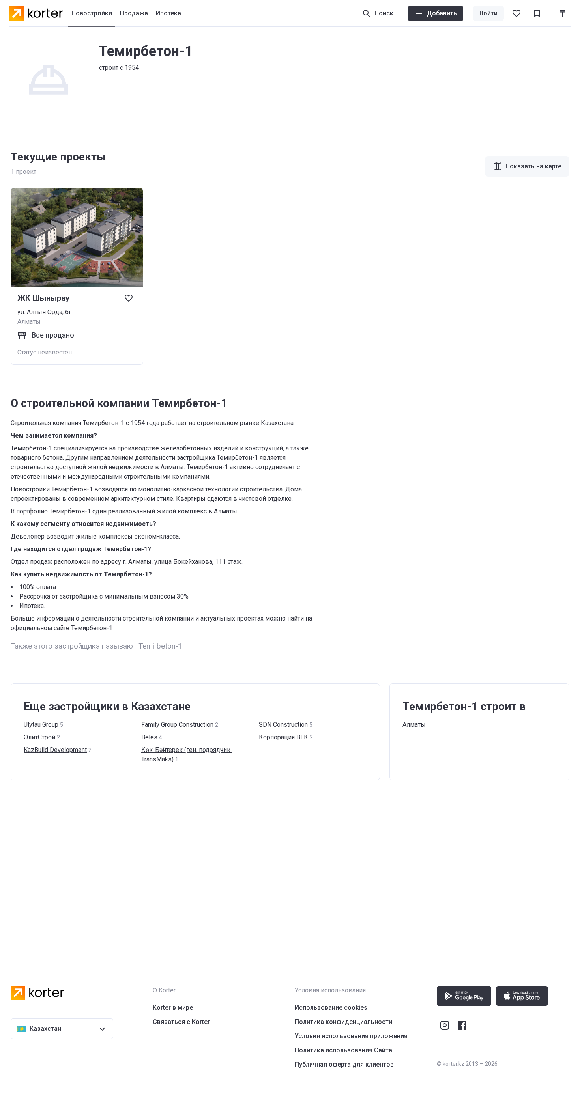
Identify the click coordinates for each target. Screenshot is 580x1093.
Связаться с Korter (181, 1022)
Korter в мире (173, 1007)
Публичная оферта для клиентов (344, 1064)
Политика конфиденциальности (343, 1022)
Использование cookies (331, 1007)
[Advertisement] (247, 867)
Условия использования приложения (351, 1036)
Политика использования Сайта (343, 1050)
